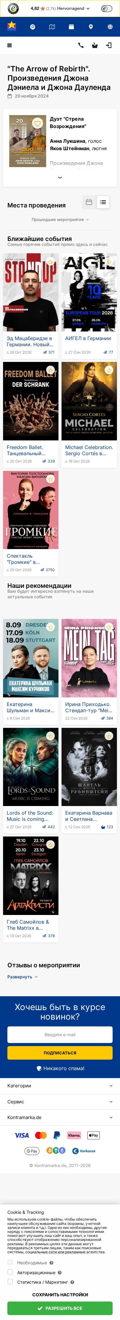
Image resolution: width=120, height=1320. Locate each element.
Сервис (15, 1102)
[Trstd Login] (110, 8)
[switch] (106, 8)
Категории (19, 1086)
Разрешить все (63, 1308)
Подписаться (60, 1052)
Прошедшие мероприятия (58, 219)
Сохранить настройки (60, 1294)
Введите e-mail (60, 1034)
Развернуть (20, 976)
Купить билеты (31, 316)
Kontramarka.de (24, 1117)
